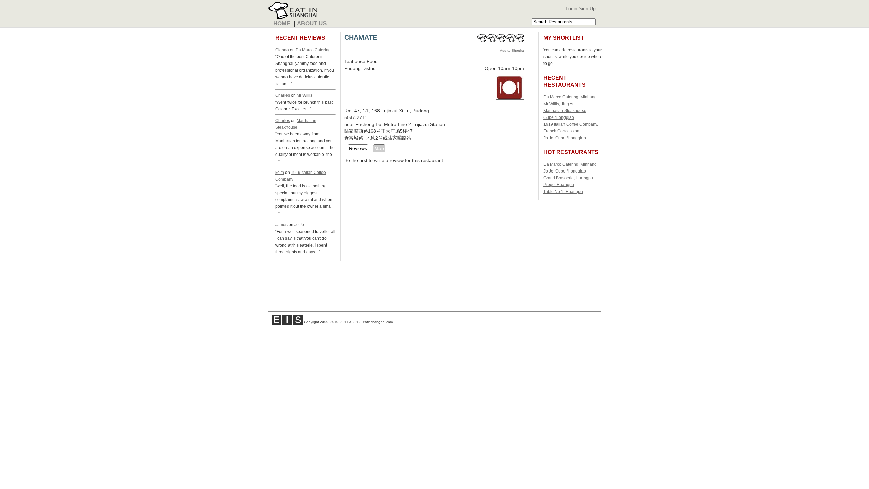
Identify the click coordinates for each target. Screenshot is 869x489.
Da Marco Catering (313, 50)
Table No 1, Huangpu (563, 191)
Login (571, 8)
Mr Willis (304, 95)
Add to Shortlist (512, 50)
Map (379, 148)
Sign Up (587, 8)
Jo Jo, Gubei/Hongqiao (564, 137)
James (281, 224)
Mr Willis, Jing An (559, 104)
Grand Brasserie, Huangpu (568, 178)
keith (279, 172)
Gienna (282, 50)
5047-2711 (355, 117)
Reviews (358, 148)
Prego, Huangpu (558, 184)
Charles (282, 95)
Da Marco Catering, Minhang (570, 97)
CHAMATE (360, 37)
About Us (312, 23)
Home (281, 23)
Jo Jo (299, 224)
